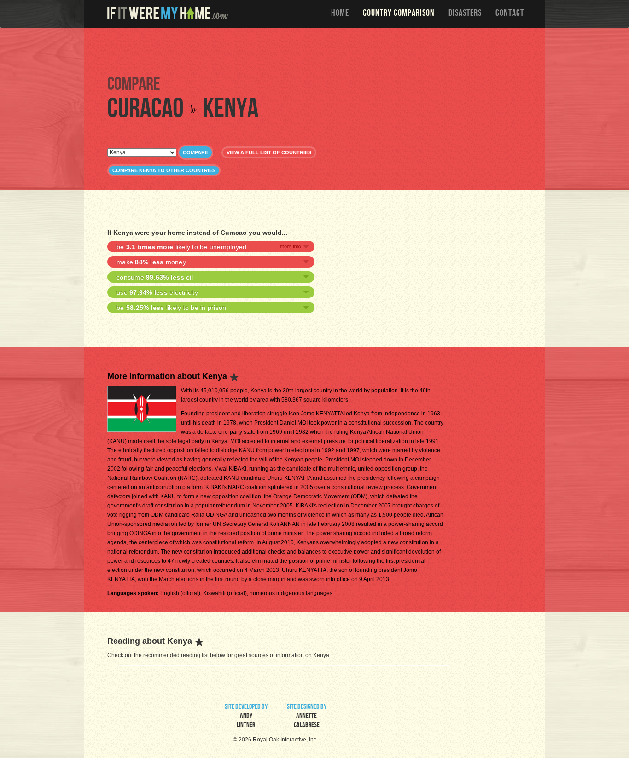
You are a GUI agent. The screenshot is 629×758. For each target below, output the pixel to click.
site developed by (246, 716)
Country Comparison (399, 13)
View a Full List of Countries (269, 152)
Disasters (465, 13)
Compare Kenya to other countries (163, 170)
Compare (195, 152)
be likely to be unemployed (181, 247)
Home (340, 13)
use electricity (157, 292)
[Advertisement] (316, 50)
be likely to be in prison (171, 307)
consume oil (154, 277)
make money (151, 262)
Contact (509, 13)
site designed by (306, 716)
